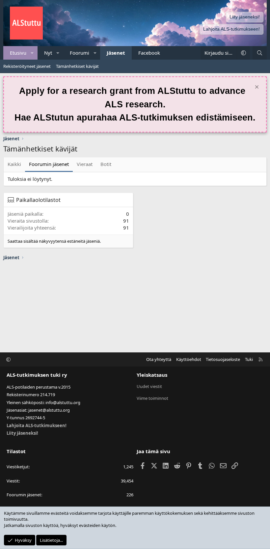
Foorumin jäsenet (49, 164)
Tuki (249, 359)
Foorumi (79, 52)
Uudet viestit (149, 386)
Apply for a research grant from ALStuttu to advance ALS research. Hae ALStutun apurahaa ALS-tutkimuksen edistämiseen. (135, 104)
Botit (105, 164)
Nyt (48, 52)
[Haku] (260, 53)
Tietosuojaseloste (223, 359)
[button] (32, 53)
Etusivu (18, 52)
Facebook (149, 52)
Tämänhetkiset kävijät (77, 66)
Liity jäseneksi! (245, 16)
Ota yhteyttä (158, 359)
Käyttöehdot (188, 359)
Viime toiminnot (152, 398)
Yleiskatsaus (152, 374)
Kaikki (14, 164)
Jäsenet (116, 52)
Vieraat (85, 164)
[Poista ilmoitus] (256, 87)
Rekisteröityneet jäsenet (27, 66)
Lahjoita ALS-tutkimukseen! (231, 29)
